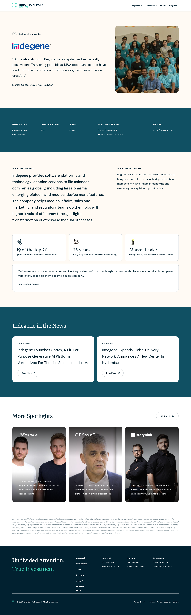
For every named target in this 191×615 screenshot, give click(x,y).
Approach (136, 5)
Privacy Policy (139, 602)
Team (163, 5)
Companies (151, 5)
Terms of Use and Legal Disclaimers (164, 602)
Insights (173, 5)
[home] (28, 5)
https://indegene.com (163, 130)
